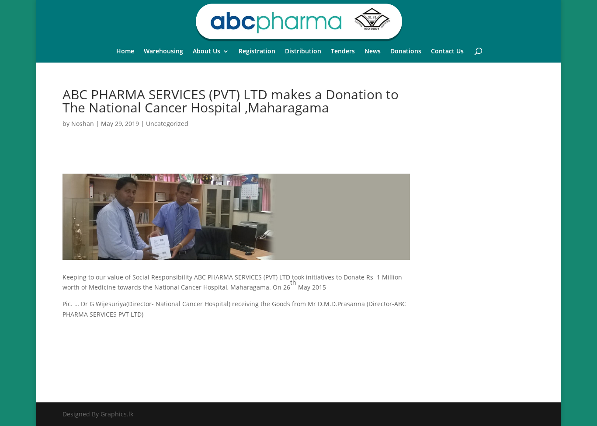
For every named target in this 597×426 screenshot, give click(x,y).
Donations (405, 51)
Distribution (303, 51)
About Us (206, 51)
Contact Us (447, 51)
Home (125, 51)
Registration (257, 51)
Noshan (82, 123)
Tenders (343, 51)
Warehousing (163, 51)
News (372, 51)
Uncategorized (167, 123)
